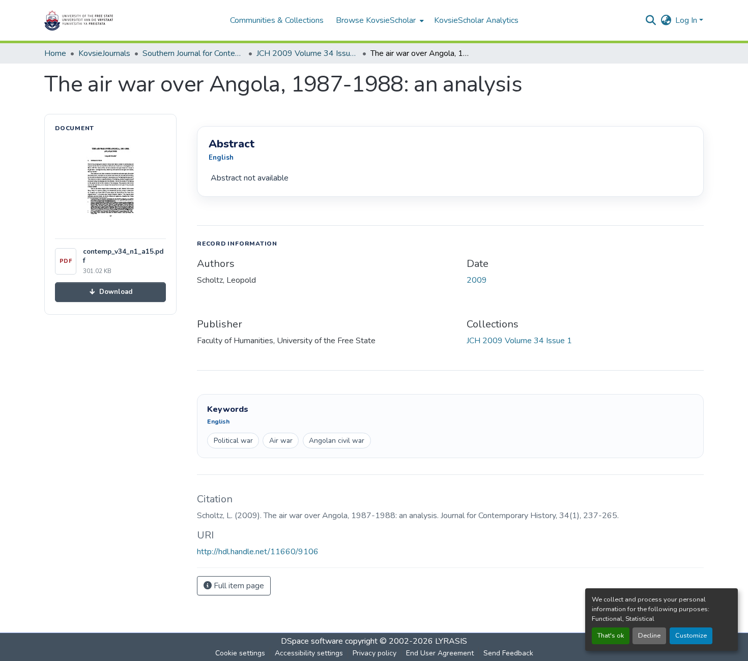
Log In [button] (687, 20)
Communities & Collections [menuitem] (277, 20)
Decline (649, 635)
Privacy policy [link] (374, 653)
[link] (110, 292)
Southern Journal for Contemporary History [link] (193, 53)
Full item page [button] (238, 585)
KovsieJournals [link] (104, 53)
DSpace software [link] (312, 641)
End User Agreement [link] (440, 653)
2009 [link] (477, 280)
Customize (691, 635)
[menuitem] (379, 20)
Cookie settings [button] (240, 653)
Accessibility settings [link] (309, 653)
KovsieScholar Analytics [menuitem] (476, 20)
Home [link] (55, 53)
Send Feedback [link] (508, 653)
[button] (110, 20)
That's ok (610, 635)
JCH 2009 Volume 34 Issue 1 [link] (307, 53)
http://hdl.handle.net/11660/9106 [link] (258, 551)
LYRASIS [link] (451, 641)
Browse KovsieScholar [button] (376, 20)
